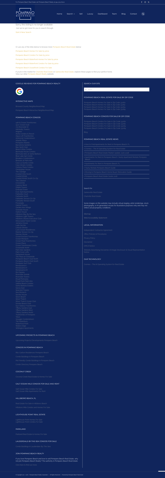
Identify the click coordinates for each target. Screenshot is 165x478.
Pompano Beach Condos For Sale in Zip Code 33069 (105, 128)
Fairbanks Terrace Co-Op (25, 199)
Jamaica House (22, 223)
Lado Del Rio (21, 225)
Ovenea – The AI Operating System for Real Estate (105, 149)
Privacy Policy (89, 238)
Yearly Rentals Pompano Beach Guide (100, 168)
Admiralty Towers (23, 129)
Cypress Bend (21, 185)
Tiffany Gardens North (24, 312)
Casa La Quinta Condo (24, 163)
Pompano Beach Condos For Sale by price (32, 55)
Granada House (22, 210)
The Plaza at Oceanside (25, 257)
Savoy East (20, 288)
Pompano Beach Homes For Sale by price (32, 51)
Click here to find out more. (26, 465)
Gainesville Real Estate (64, 72)
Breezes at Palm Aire (24, 160)
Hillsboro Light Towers (24, 216)
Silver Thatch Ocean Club (26, 301)
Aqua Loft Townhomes (25, 136)
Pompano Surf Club (23, 263)
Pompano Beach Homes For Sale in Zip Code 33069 (104, 109)
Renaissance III (21, 270)
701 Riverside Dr (22, 127)
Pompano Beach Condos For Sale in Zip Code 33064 (105, 126)
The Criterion (21, 181)
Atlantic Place (21, 140)
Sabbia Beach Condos (24, 283)
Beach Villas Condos (24, 149)
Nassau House (21, 234)
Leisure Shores (22, 228)
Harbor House (21, 212)
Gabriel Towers (22, 205)
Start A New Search (23, 32)
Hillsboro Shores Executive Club (28, 219)
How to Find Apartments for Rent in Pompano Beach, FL (107, 144)
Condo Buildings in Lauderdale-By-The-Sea (33, 446)
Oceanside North (22, 248)
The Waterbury (22, 321)
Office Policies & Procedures (95, 234)
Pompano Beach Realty (37, 74)
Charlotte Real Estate (44, 72)
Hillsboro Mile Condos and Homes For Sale (33, 407)
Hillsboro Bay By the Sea (26, 214)
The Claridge (21, 172)
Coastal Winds (21, 176)
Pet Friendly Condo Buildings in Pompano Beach (35, 360)
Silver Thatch (21, 299)
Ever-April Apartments (24, 192)
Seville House (21, 295)
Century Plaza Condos (24, 167)
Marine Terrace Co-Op (24, 232)
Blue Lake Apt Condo (24, 156)
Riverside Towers (22, 277)
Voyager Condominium (25, 319)
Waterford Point (22, 324)
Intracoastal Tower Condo (26, 221)
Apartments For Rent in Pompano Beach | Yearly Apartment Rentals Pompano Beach (116, 158)
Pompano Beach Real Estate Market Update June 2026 (107, 153)
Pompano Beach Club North (27, 259)
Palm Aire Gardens (23, 250)
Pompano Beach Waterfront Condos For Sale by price (37, 63)
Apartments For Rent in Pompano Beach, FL (102, 164)
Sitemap (87, 214)
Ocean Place (21, 243)
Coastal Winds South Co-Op (27, 178)
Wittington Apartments (25, 328)
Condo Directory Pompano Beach (29, 364)
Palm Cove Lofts (22, 252)
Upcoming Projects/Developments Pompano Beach (36, 340)
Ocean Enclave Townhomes (27, 237)
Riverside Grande (22, 274)
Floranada (20, 203)
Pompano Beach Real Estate (64, 47)
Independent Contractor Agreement (98, 230)
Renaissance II (21, 268)
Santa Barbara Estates (24, 286)
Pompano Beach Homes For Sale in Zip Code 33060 (104, 103)
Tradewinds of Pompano (25, 315)
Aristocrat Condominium (25, 138)
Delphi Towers (21, 187)
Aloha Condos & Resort (25, 134)
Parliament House (23, 254)
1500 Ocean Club (22, 125)
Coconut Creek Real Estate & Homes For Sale (34, 377)
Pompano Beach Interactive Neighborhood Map (35, 110)
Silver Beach (21, 297)
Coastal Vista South (23, 174)
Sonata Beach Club (23, 303)
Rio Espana (20, 272)
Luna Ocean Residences (25, 230)
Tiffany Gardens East (24, 308)
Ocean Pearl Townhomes (26, 241)
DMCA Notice (89, 246)
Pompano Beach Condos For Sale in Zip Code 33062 (105, 124)
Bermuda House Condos (25, 152)
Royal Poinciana (22, 279)
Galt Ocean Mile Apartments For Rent (30, 391)
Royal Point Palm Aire (24, 281)
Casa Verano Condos (24, 165)
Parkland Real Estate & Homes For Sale (31, 434)
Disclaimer (88, 242)
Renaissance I (21, 266)
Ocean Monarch (22, 239)
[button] (143, 13)
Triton (18, 317)
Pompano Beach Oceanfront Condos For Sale (34, 68)
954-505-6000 (60, 2)
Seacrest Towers (22, 290)
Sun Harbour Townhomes (26, 306)
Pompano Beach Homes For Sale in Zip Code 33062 (104, 105)
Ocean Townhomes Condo (26, 245)
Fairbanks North (22, 196)
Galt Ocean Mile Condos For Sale (29, 389)
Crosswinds (20, 183)
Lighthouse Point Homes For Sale (29, 420)
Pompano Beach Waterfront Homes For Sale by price (37, 59)
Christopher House (23, 169)
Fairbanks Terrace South (25, 201)
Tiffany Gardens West (24, 310)
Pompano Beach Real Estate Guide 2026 (101, 176)
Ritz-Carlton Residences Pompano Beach (32, 353)
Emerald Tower (22, 190)
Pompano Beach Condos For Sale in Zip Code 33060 (105, 121)
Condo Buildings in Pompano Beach (30, 357)
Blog (86, 132)
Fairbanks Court (22, 194)
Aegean (19, 131)
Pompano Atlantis (23, 143)
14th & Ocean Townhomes (26, 123)
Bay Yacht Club (22, 147)
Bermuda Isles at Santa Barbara (28, 154)
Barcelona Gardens (23, 145)
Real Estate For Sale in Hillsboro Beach (31, 403)
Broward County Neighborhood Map (30, 106)
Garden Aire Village (23, 207)
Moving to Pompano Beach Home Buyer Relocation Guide (108, 172)
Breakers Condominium (25, 158)
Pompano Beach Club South (27, 261)
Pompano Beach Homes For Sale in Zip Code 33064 (104, 107)
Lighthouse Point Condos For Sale (29, 422)
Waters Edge (21, 326)
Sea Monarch (21, 292)
